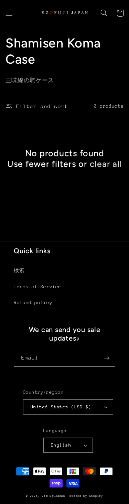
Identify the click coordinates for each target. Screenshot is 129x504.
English (61, 445)
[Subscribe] (107, 358)
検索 (19, 270)
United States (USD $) (61, 406)
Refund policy (33, 302)
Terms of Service (37, 286)
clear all (106, 164)
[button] (9, 13)
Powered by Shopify (85, 495)
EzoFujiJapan (53, 495)
